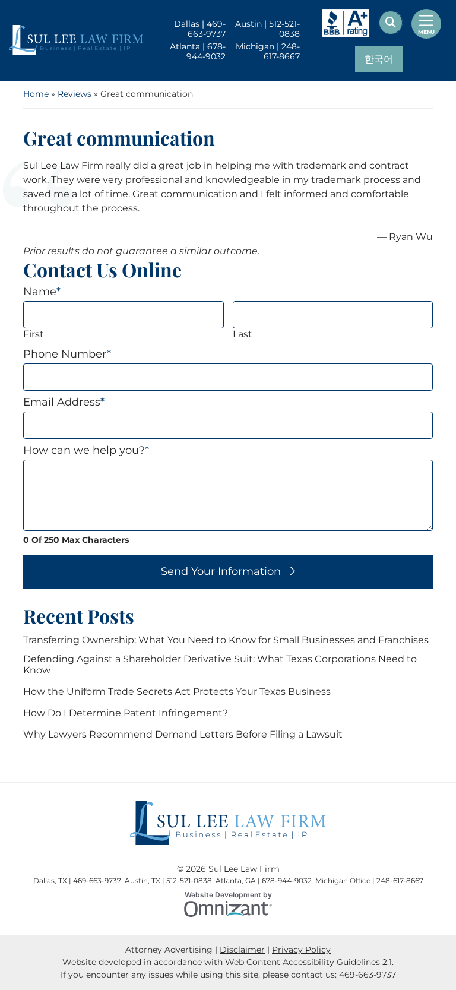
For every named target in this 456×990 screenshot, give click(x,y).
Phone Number (67, 354)
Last (242, 334)
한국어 (379, 59)
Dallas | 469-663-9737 (200, 29)
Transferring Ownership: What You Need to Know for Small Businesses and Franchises (226, 640)
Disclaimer (242, 949)
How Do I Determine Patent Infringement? (125, 713)
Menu (426, 32)
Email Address (63, 402)
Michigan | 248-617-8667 (267, 52)
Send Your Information (221, 571)
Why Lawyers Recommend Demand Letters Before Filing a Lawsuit (183, 734)
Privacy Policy (301, 949)
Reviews (74, 93)
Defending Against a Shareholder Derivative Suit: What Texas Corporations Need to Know (220, 664)
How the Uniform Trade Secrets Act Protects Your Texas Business (177, 691)
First (33, 334)
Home (36, 93)
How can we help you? (86, 450)
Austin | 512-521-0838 (267, 29)
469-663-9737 (367, 974)
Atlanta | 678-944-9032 (198, 52)
